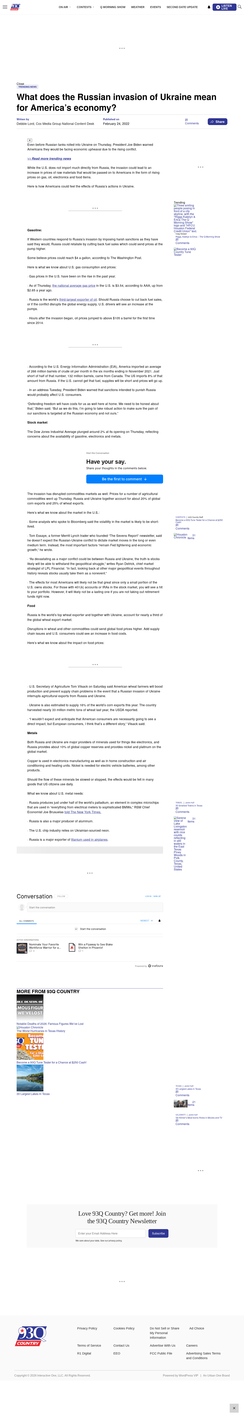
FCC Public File (161, 1353)
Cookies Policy (124, 1328)
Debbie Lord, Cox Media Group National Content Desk (55, 123)
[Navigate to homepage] (20, 7)
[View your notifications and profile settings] (209, 7)
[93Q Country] (30, 1345)
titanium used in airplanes (89, 839)
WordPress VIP (188, 1375)
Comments (192, 123)
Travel (179, 802)
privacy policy (115, 1240)
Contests (84, 7)
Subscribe (158, 1233)
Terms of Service (89, 1345)
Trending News (27, 86)
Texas (179, 1086)
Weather (138, 7)
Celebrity (181, 1115)
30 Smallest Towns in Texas (189, 805)
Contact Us (121, 1345)
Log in (148, 896)
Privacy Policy (87, 1328)
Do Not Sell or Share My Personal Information (164, 1333)
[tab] (27, 921)
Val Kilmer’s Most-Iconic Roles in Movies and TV (199, 1117)
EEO (116, 1353)
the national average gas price (73, 285)
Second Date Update (182, 7)
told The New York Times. (82, 812)
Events (155, 7)
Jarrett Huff (189, 802)
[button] (122, 83)
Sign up (157, 896)
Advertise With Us (162, 1345)
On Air (63, 7)
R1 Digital (84, 1353)
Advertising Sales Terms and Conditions (203, 1356)
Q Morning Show (112, 7)
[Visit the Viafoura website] (155, 965)
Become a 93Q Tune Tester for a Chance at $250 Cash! (199, 521)
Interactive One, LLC (50, 1375)
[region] (90, 931)
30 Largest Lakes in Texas (188, 1088)
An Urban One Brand (216, 1375)
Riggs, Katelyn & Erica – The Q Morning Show (198, 236)
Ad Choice (196, 1328)
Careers (192, 1345)
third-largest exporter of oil (78, 299)
